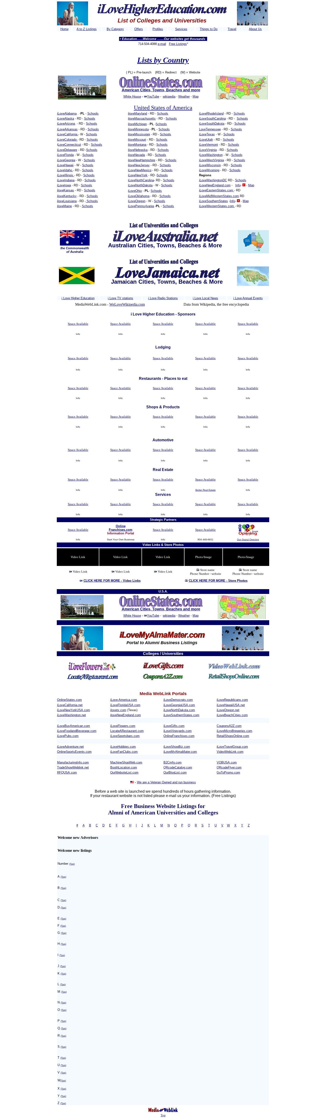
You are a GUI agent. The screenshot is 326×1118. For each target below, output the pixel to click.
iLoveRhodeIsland (211, 113)
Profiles (157, 29)
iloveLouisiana (67, 201)
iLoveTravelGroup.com (232, 746)
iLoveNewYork (137, 175)
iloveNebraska (137, 150)
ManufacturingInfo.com (73, 762)
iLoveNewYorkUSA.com (73, 710)
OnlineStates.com (69, 700)
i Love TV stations (120, 298)
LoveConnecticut (69, 144)
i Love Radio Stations (163, 298)
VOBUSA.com (227, 762)
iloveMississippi (139, 134)
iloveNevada (136, 155)
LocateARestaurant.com (127, 731)
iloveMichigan (137, 124)
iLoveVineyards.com (177, 731)
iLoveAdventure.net (70, 746)
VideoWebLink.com (230, 751)
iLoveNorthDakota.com (179, 710)
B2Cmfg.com (172, 762)
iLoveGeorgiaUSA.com (179, 705)
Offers (138, 29)
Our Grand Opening (248, 539)
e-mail (162, 44)
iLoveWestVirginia (211, 160)
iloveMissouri (137, 139)
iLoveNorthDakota (140, 185)
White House (132, 96)
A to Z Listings (87, 29)
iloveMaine (64, 206)
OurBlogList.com (175, 772)
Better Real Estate (205, 490)
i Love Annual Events (248, 298)
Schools (93, 113)
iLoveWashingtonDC (213, 180)
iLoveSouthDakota (211, 123)
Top (163, 1115)
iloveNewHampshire (141, 160)
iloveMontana (137, 144)
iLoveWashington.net (71, 715)
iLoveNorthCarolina (141, 180)
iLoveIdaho (65, 170)
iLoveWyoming (209, 170)
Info (238, 185)
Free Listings (178, 44)
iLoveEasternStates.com (216, 190)
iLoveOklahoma (138, 196)
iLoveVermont (208, 144)
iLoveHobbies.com (123, 746)
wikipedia (169, 96)
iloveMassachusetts (142, 118)
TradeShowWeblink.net (73, 767)
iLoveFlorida (65, 155)
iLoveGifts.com (173, 726)
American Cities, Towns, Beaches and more (161, 90)
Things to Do (208, 29)
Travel (232, 29)
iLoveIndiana (65, 180)
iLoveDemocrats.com (178, 700)
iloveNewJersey (139, 165)
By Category (115, 29)
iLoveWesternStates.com (217, 206)
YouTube (153, 96)
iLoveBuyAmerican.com (73, 726)
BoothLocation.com (123, 767)
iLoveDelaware (67, 150)
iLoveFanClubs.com (124, 751)
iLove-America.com (123, 700)
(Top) (72, 864)
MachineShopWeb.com (126, 762)
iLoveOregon (136, 201)
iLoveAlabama (67, 113)
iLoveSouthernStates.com (181, 715)
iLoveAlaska (65, 118)
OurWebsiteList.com (124, 772)
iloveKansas (65, 190)
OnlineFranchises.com (179, 736)
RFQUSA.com (67, 772)
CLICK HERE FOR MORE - (112, 580)
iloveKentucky (67, 196)
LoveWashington (211, 155)
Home (64, 29)
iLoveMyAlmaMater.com (180, 751)
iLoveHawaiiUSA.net (231, 705)
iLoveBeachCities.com (232, 715)
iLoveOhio (135, 191)
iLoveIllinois (65, 175)
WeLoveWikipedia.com (127, 304)
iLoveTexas (207, 134)
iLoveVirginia (208, 150)
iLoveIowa (64, 185)
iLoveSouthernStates (213, 201)
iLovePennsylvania (141, 206)
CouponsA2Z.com (229, 726)
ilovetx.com (118, 710)
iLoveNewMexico (139, 170)
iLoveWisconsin (210, 165)
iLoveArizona (66, 123)
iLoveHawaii (65, 165)
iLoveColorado (67, 139)
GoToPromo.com (228, 772)
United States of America (163, 108)
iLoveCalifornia (67, 134)
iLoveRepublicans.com (232, 700)
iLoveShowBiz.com (176, 746)
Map (196, 96)
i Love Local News (205, 298)
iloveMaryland (137, 113)
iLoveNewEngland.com (215, 185)
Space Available (78, 324)
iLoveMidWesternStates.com (219, 196)
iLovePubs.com (68, 736)
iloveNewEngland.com (125, 715)
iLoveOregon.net (228, 710)
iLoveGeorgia (66, 160)
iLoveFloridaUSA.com (125, 705)
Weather (184, 96)
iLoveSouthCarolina (212, 118)
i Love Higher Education (78, 298)
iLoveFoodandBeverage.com (76, 731)
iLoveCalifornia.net (70, 705)
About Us (255, 29)
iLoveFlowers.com (122, 726)
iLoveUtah (206, 139)
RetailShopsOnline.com (233, 736)
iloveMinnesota (138, 129)
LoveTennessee (210, 129)
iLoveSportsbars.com (125, 736)
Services (181, 29)
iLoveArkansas (67, 129)
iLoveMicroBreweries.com (234, 731)
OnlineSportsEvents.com (74, 751)
